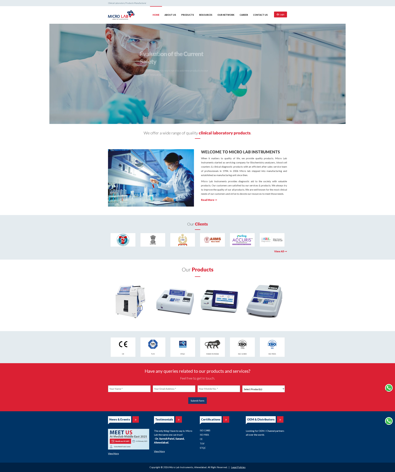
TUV (202, 443)
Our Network (225, 15)
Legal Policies (238, 467)
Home (156, 15)
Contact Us (260, 15)
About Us (170, 15)
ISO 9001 (204, 434)
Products (187, 15)
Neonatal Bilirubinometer (220, 301)
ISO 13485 (205, 430)
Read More (208, 199)
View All (279, 251)
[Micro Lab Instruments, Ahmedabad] (121, 14)
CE (201, 439)
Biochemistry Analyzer (175, 301)
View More (113, 453)
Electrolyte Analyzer (130, 301)
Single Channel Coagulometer (265, 303)
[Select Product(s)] (263, 388)
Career (244, 15)
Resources (205, 15)
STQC (203, 448)
